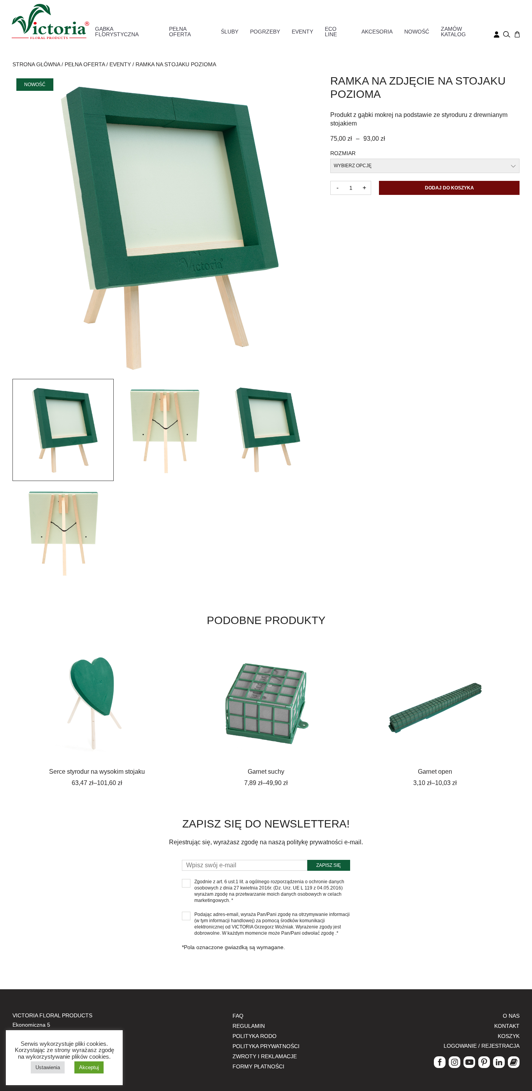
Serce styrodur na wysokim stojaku (97, 771)
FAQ (238, 1016)
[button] (63, 430)
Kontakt (507, 1026)
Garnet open (435, 771)
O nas (511, 1016)
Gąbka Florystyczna (117, 31)
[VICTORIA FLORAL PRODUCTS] (50, 21)
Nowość (416, 31)
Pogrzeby (265, 31)
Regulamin (249, 1026)
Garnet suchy (266, 771)
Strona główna (36, 64)
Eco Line (331, 31)
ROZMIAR (343, 153)
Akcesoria (377, 31)
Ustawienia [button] (47, 1067)
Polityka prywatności (266, 1046)
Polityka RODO (255, 1036)
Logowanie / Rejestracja (482, 1046)
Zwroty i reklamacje (265, 1056)
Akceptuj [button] (89, 1067)
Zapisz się (328, 865)
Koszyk (509, 1036)
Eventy (302, 31)
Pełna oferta (180, 31)
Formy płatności (258, 1066)
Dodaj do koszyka (449, 188)
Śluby (229, 31)
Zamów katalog (453, 31)
